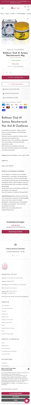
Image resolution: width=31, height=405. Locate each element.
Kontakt (4, 311)
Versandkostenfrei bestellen (9, 351)
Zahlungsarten (5, 305)
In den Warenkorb (15, 77)
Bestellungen (5, 345)
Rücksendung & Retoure (8, 328)
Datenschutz (5, 317)
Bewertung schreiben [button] (15, 232)
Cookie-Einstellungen (7, 334)
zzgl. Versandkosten (18, 66)
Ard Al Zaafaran (15, 49)
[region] (15, 248)
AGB (3, 325)
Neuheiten (4, 363)
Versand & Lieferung (7, 308)
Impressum (5, 314)
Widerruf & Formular (7, 319)
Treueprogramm (6, 348)
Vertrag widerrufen (7, 322)
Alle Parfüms (5, 366)
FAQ (3, 331)
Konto (3, 343)
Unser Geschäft (6, 354)
